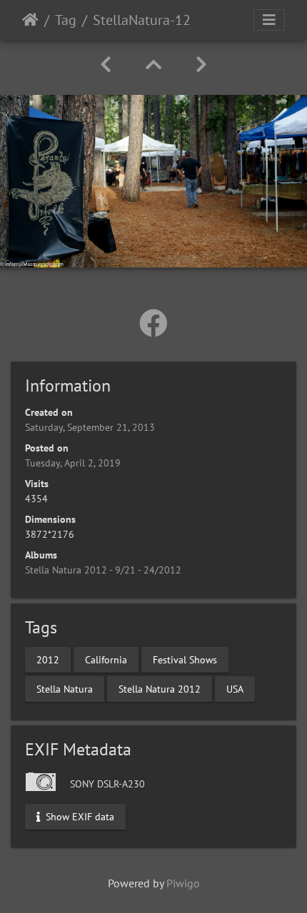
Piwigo (183, 883)
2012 (47, 659)
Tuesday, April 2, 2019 (73, 462)
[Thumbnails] (153, 64)
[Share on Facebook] (153, 323)
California (106, 659)
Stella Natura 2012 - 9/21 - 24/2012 (103, 569)
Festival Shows (185, 659)
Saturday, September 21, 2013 (90, 427)
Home (30, 20)
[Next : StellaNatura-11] (201, 64)
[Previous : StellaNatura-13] (106, 64)
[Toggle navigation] (269, 20)
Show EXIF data (78, 816)
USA (234, 688)
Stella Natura (64, 688)
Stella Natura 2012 (160, 688)
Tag (65, 20)
